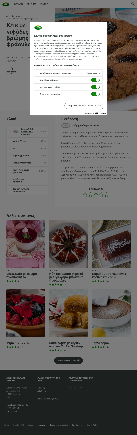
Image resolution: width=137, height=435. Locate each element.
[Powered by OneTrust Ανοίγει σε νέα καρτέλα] (95, 113)
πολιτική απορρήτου (69, 59)
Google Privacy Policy (84, 56)
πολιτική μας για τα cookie (46, 59)
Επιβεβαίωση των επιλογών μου (84, 106)
